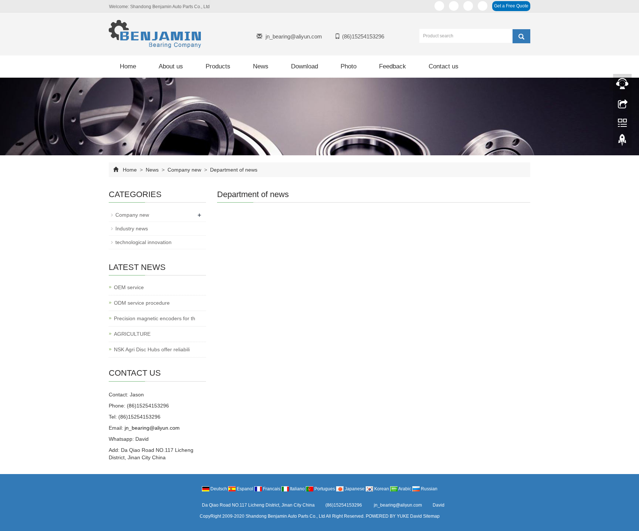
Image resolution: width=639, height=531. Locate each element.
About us (171, 66)
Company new (184, 170)
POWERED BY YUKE (388, 516)
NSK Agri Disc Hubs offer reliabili (152, 349)
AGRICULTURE (132, 334)
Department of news (233, 170)
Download (304, 66)
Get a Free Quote (511, 6)
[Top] (622, 141)
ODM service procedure (142, 303)
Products (218, 66)
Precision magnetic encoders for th (154, 318)
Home (128, 66)
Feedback (392, 66)
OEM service (129, 287)
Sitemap (431, 516)
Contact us (444, 66)
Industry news (131, 228)
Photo (348, 66)
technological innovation (143, 242)
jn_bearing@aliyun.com (294, 36)
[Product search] (521, 36)
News (260, 66)
